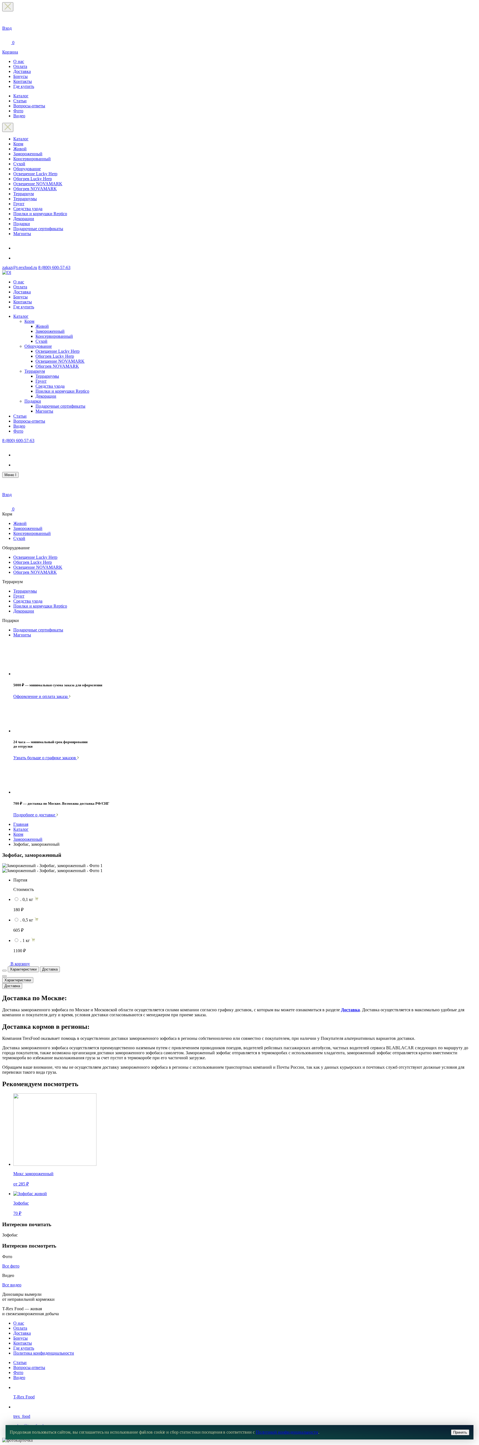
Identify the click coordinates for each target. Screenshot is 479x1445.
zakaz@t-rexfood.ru (19, 267)
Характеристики (23, 969)
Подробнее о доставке (34, 814)
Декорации (23, 218)
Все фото (10, 1266)
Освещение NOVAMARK (37, 183)
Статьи (20, 100)
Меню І (10, 475)
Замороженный (27, 153)
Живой (20, 148)
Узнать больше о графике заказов (45, 757)
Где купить (23, 86)
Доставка (22, 71)
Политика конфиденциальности (43, 1353)
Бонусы (20, 76)
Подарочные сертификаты (38, 228)
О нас (18, 61)
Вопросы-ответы (29, 105)
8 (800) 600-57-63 (54, 267)
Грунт (18, 203)
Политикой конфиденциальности (287, 1432)
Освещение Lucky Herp (35, 173)
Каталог (21, 95)
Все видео (11, 1285)
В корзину (20, 963)
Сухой (19, 163)
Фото (18, 110)
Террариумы (25, 198)
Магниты (22, 233)
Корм (18, 143)
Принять (460, 1432)
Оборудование (27, 168)
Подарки (21, 223)
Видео (19, 115)
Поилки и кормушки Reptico (40, 213)
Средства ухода (27, 208)
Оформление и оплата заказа (41, 696)
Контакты (22, 81)
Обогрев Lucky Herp (32, 178)
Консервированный (32, 158)
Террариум (23, 193)
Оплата (20, 66)
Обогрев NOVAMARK (35, 188)
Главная (20, 824)
